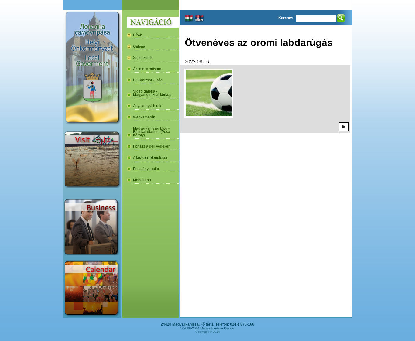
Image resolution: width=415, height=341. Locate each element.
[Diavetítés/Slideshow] (344, 126)
